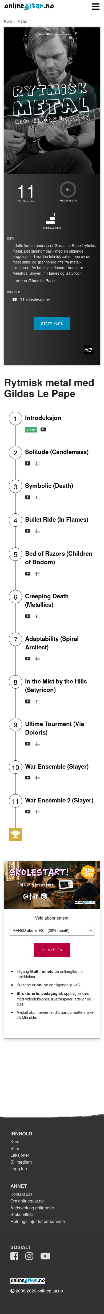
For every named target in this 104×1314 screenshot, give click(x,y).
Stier (14, 1148)
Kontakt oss (21, 1194)
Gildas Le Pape (42, 280)
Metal (22, 21)
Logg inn (18, 1168)
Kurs (8, 21)
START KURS (52, 323)
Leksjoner (19, 1155)
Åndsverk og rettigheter (32, 1208)
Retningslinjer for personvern (37, 1221)
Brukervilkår (21, 1214)
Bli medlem (21, 1162)
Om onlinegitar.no (27, 1201)
